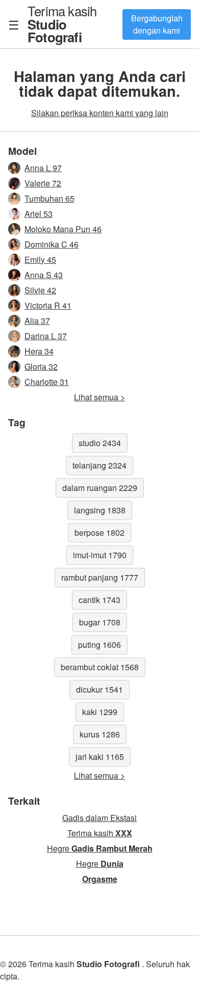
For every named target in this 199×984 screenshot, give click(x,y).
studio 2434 (100, 443)
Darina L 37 (45, 336)
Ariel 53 (38, 214)
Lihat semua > (99, 397)
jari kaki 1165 (100, 756)
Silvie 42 (40, 290)
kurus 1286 (100, 734)
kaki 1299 (99, 712)
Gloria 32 (41, 366)
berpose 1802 (99, 532)
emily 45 (40, 259)
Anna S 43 (43, 275)
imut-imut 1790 (100, 555)
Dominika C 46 (51, 244)
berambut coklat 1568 (100, 667)
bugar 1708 (99, 622)
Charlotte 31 (46, 382)
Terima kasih (62, 24)
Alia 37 (37, 320)
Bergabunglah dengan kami (157, 24)
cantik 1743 (99, 600)
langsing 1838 (100, 510)
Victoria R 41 (47, 305)
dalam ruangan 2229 (99, 488)
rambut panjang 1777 (99, 577)
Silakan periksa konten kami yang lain (99, 113)
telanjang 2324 (99, 465)
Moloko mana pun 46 (63, 229)
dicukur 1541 (99, 689)
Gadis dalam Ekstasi (99, 818)
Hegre (100, 848)
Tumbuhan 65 (49, 198)
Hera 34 (39, 351)
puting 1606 (99, 644)
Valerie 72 (42, 183)
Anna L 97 (43, 168)
